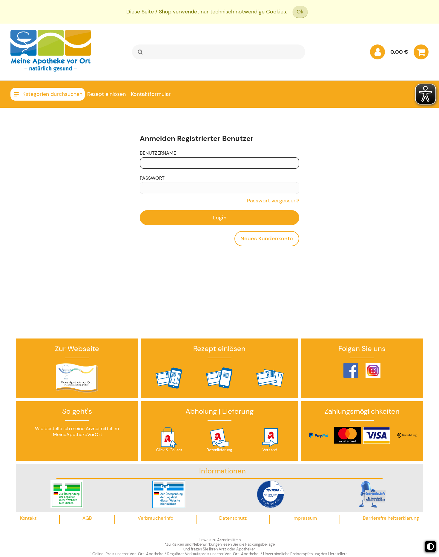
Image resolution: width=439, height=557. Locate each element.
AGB (87, 518)
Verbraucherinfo (155, 518)
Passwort (152, 178)
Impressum (304, 518)
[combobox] (218, 51)
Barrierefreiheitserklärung (391, 518)
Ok (300, 11)
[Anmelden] (377, 53)
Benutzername (158, 153)
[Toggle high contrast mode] (430, 546)
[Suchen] (140, 52)
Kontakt (28, 518)
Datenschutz (233, 518)
